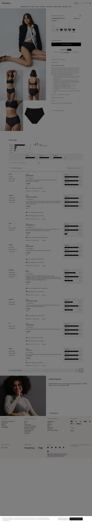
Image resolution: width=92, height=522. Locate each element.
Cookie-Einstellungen (63, 518)
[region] (46, 519)
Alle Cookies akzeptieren (76, 518)
